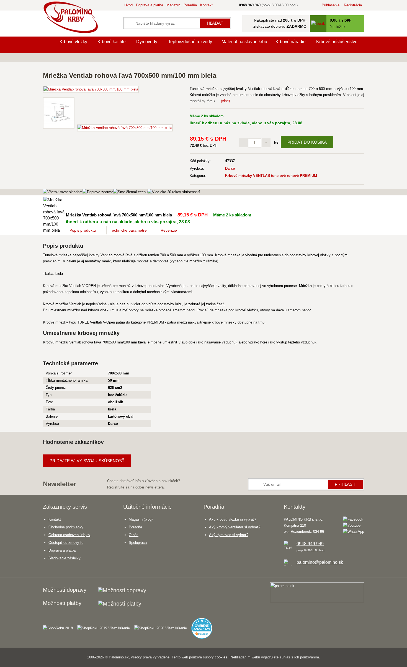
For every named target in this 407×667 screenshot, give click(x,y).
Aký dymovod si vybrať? (228, 535)
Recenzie (169, 230)
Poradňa (190, 5)
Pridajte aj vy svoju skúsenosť (87, 460)
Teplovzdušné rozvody (190, 41)
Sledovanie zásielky (64, 558)
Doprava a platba (149, 5)
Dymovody (146, 41)
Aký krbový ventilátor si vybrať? (234, 527)
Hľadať (215, 23)
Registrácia (353, 5)
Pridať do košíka (307, 142)
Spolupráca (138, 543)
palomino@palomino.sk (320, 562)
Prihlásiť (345, 484)
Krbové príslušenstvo (336, 41)
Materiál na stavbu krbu (244, 41)
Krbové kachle (111, 41)
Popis (82, 230)
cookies (221, 657)
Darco (230, 168)
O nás (133, 535)
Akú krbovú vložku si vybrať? (232, 519)
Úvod (128, 5)
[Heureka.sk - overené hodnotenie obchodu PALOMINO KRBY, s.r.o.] (204, 626)
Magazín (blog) (141, 519)
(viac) (225, 101)
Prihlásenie (330, 5)
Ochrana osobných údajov (69, 535)
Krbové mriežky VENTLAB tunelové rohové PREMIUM (271, 176)
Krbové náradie (290, 41)
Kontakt (206, 5)
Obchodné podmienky (65, 527)
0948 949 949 (310, 543)
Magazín (173, 5)
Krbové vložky (73, 41)
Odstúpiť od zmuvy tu (65, 543)
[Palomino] (48, 45)
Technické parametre (128, 230)
